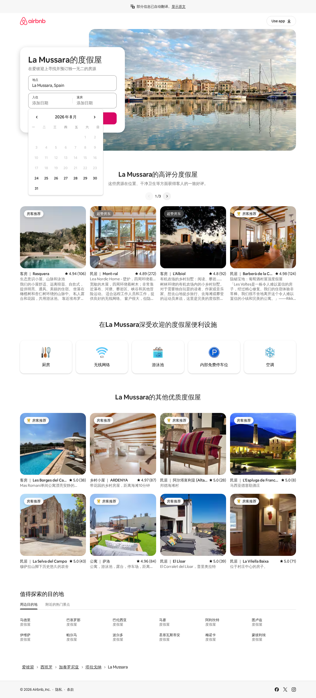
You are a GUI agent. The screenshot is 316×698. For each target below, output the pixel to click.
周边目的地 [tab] (28, 604)
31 (36, 188)
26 (56, 178)
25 (46, 178)
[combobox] (72, 85)
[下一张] (167, 196)
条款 (70, 689)
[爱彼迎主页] (32, 21)
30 (95, 178)
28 (75, 178)
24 (36, 178)
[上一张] (149, 196)
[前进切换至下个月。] (94, 117)
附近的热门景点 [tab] (57, 604)
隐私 (58, 689)
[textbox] (50, 103)
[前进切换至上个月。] (36, 117)
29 (85, 178)
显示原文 (179, 6)
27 (66, 178)
